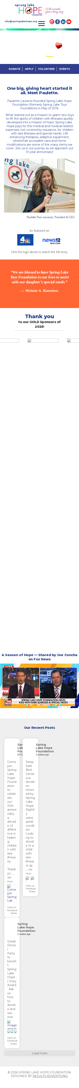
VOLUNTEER (46, 68)
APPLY (29, 68)
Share (14, 913)
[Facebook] (57, 21)
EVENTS (64, 68)
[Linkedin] (63, 21)
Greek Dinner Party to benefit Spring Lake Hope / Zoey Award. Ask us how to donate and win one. (11, 979)
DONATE (14, 68)
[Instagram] (51, 21)
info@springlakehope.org (21, 21)
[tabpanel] (39, 281)
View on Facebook (12, 909)
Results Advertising (50, 1076)
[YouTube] (68, 21)
